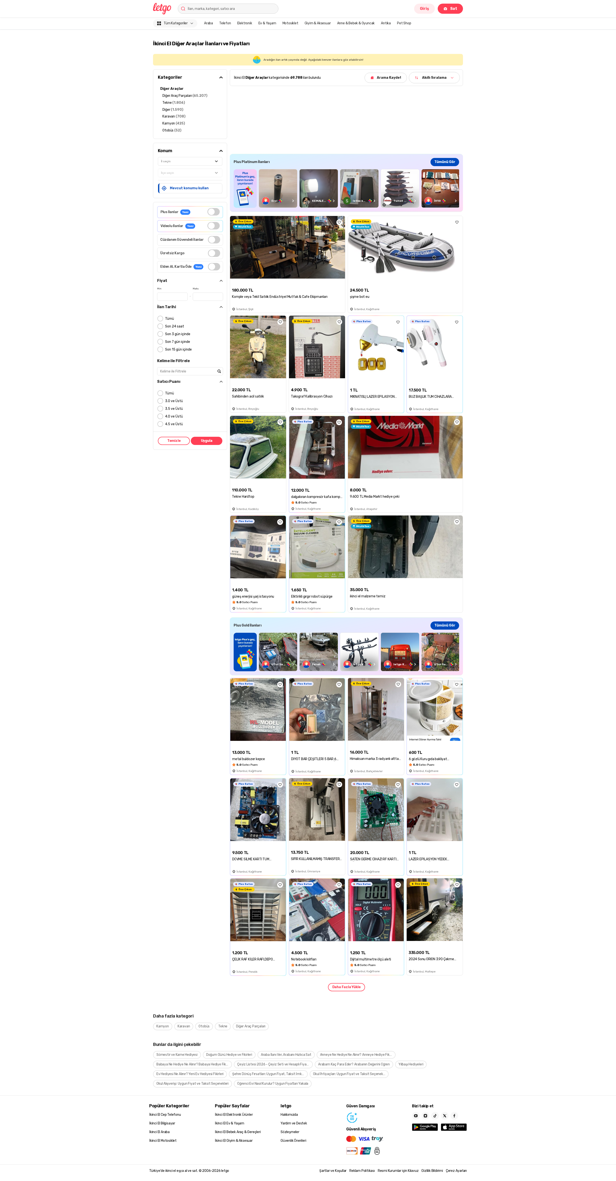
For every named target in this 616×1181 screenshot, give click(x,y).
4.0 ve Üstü (174, 416)
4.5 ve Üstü (174, 424)
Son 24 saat (174, 326)
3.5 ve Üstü (174, 409)
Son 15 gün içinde (178, 349)
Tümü (169, 319)
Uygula (206, 441)
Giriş (424, 8)
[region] (346, 188)
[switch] (213, 211)
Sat (453, 8)
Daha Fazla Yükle (346, 987)
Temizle (174, 441)
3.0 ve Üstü (174, 401)
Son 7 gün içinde (177, 342)
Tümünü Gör (444, 162)
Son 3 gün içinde (177, 334)
